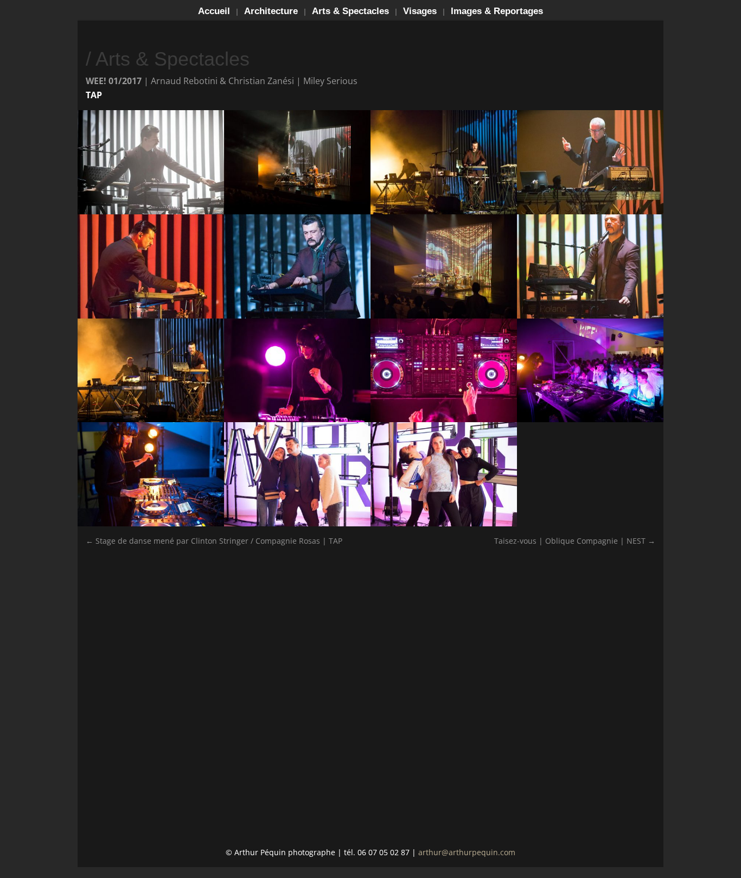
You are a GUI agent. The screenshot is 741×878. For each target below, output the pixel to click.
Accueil (214, 12)
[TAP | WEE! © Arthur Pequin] (590, 422)
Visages (420, 12)
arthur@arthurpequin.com (466, 852)
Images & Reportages (497, 12)
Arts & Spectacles (350, 12)
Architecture (271, 12)
